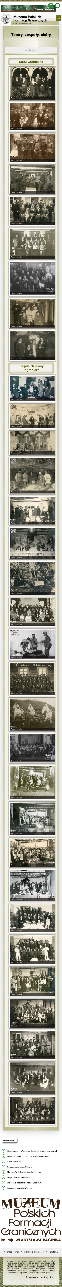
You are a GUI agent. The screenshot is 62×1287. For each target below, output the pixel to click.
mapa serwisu (13, 1252)
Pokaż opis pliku (16, 98)
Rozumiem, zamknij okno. (40, 1277)
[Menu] (57, 6)
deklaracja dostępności (34, 1252)
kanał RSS (53, 1252)
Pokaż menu (30, 50)
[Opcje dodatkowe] (50, 6)
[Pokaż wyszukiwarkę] (58, 18)
